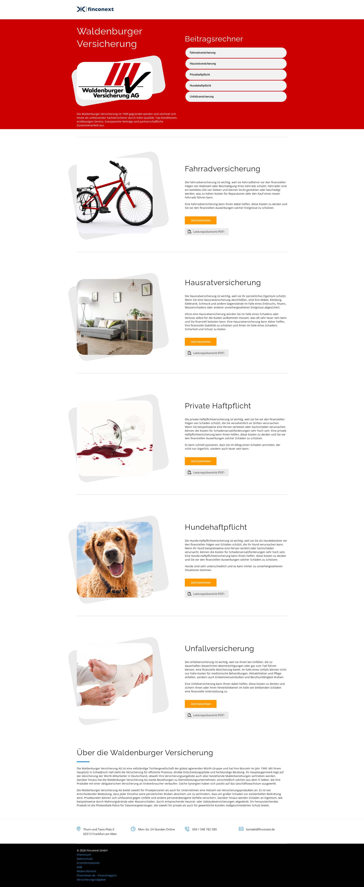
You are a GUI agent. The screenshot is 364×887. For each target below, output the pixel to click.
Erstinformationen (88, 863)
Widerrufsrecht (86, 871)
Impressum (84, 854)
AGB (79, 867)
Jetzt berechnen (201, 220)
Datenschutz (85, 858)
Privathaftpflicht (200, 74)
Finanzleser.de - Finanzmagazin (97, 875)
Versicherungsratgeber (91, 879)
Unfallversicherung (202, 96)
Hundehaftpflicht (200, 85)
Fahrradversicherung (203, 52)
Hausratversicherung (203, 63)
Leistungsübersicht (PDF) (208, 231)
